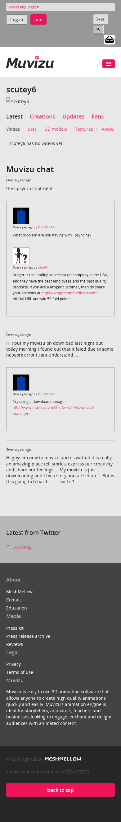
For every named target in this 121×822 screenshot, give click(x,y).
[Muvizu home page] (30, 61)
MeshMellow (19, 592)
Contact (14, 600)
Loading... (23, 546)
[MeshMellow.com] (62, 759)
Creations (42, 116)
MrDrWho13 (46, 227)
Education (16, 608)
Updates (73, 116)
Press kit (15, 628)
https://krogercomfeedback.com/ (69, 293)
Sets (32, 129)
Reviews (14, 644)
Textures (84, 129)
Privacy (13, 664)
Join (38, 19)
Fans (98, 116)
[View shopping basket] (109, 39)
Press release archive (28, 636)
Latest (14, 116)
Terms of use (19, 672)
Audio (107, 129)
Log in (16, 19)
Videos (13, 129)
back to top (60, 790)
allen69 (42, 267)
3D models (56, 129)
